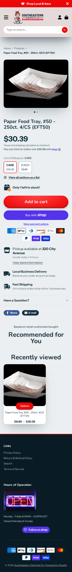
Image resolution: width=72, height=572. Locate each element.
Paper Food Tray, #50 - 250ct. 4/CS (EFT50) (25, 394)
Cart (66, 17)
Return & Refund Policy (18, 458)
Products (19, 48)
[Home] (28, 17)
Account (60, 17)
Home (7, 48)
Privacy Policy (12, 452)
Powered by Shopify (56, 565)
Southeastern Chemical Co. (30, 565)
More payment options (36, 224)
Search (8, 463)
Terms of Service (14, 469)
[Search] (65, 30)
